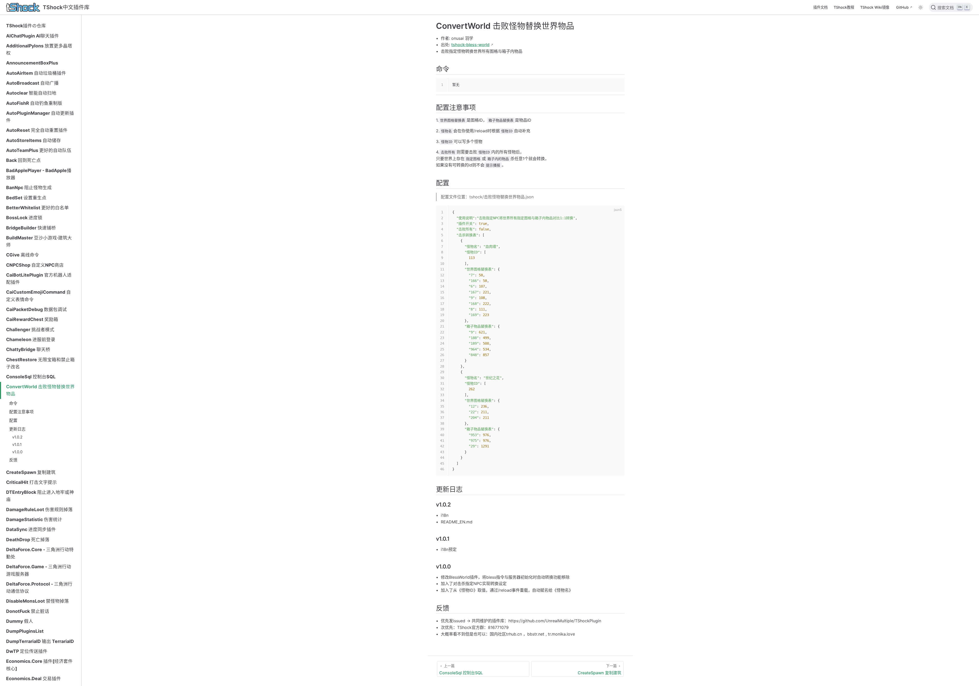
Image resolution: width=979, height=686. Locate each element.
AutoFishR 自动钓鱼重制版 (34, 103)
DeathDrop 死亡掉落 (27, 539)
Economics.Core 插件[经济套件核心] (39, 664)
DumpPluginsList (25, 631)
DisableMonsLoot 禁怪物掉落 (37, 601)
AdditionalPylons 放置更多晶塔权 (39, 49)
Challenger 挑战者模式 (30, 329)
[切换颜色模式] (921, 7)
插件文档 (820, 7)
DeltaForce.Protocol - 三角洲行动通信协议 (39, 587)
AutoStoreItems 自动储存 (33, 140)
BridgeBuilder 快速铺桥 (31, 227)
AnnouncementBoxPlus (32, 63)
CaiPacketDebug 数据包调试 (36, 309)
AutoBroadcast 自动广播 (32, 83)
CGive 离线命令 (22, 254)
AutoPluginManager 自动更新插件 (40, 116)
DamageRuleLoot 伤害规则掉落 (39, 509)
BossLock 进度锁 (24, 217)
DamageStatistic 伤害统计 (34, 519)
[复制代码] (618, 85)
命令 (13, 403)
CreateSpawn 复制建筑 (31, 472)
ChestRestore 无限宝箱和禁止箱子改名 (40, 363)
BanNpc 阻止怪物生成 (29, 187)
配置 (13, 420)
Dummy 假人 (19, 621)
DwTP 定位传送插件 (26, 651)
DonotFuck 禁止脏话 (27, 611)
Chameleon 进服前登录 (30, 339)
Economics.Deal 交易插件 (33, 678)
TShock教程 (844, 7)
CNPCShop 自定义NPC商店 (35, 265)
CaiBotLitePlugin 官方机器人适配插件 (39, 278)
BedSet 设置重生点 (26, 197)
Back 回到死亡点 (23, 160)
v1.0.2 (17, 437)
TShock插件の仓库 (26, 25)
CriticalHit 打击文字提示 (31, 482)
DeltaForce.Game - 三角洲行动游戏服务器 (38, 570)
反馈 (13, 459)
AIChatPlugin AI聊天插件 (32, 35)
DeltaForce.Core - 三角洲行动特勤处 (40, 553)
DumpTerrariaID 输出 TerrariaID (40, 641)
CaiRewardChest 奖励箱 (32, 319)
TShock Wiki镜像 (874, 7)
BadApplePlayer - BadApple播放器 (38, 174)
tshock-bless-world (470, 44)
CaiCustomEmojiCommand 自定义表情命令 (38, 295)
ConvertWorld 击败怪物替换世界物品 (40, 390)
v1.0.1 (17, 444)
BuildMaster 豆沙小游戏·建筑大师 (39, 241)
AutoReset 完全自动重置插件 (37, 130)
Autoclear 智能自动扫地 (31, 93)
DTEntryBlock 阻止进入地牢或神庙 (40, 495)
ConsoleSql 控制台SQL (31, 376)
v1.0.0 (17, 451)
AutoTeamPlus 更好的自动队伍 (38, 150)
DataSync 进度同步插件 (31, 529)
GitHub (902, 7)
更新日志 (17, 429)
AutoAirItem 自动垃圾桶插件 (36, 73)
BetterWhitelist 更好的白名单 (37, 207)
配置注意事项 (21, 411)
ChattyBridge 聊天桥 (28, 349)
